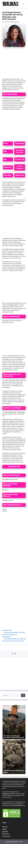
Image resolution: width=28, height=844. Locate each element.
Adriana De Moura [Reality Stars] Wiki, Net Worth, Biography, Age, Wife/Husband (13, 634)
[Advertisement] (14, 63)
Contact (4, 829)
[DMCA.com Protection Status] (11, 817)
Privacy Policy (6, 836)
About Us (4, 826)
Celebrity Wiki (8, 630)
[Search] (23, 695)
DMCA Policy (5, 834)
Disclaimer (5, 831)
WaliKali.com (5, 793)
